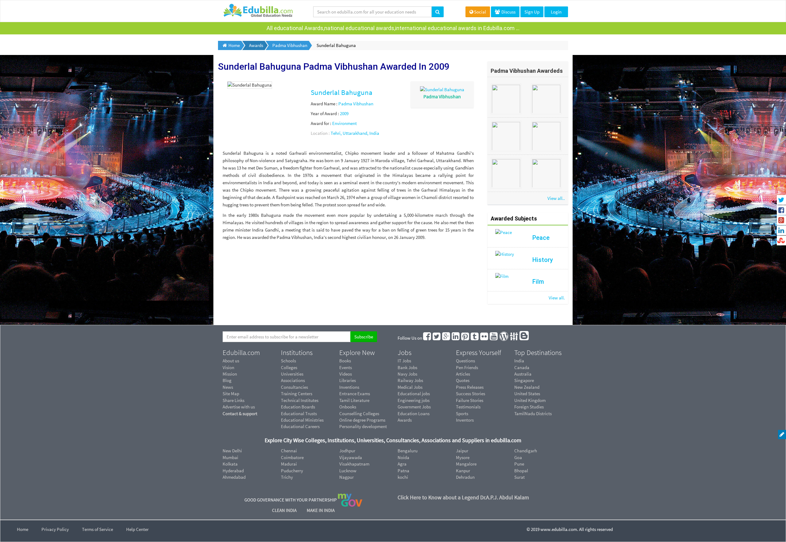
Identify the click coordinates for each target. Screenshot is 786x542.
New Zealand (526, 387)
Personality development (363, 426)
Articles (463, 374)
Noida (403, 457)
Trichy (287, 477)
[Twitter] (437, 338)
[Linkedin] (456, 338)
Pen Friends (467, 367)
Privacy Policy (55, 529)
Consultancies (294, 387)
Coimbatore (292, 457)
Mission (230, 374)
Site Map (231, 393)
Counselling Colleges (359, 413)
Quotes (462, 380)
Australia (522, 374)
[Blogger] (524, 338)
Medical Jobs (410, 387)
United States (527, 393)
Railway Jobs (410, 380)
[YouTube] (494, 338)
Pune (519, 464)
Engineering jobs (414, 400)
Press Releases (470, 387)
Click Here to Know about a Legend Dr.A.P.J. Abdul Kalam (463, 497)
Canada (521, 367)
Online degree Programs (362, 420)
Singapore (524, 380)
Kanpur (463, 471)
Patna (403, 471)
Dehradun (465, 477)
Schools (288, 361)
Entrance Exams (354, 393)
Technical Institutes (299, 400)
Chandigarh (525, 451)
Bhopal (521, 471)
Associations (293, 380)
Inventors (465, 420)
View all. (557, 298)
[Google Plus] (446, 338)
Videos (345, 374)
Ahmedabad (234, 477)
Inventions (349, 387)
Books (345, 361)
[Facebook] (427, 338)
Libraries (347, 380)
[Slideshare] (514, 338)
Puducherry (292, 471)
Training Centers (296, 393)
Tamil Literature (354, 400)
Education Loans (414, 413)
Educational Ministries (302, 420)
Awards (405, 420)
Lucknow (347, 471)
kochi (403, 477)
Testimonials (468, 407)
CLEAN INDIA (285, 510)
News (228, 387)
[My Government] (350, 500)
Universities (292, 374)
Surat (519, 477)
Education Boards (298, 407)
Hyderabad (233, 471)
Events (345, 367)
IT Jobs (404, 361)
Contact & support (240, 413)
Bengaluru (408, 451)
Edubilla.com (241, 352)
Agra (402, 464)
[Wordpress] (504, 338)
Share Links (233, 400)
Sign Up (531, 12)
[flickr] (484, 338)
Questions (465, 361)
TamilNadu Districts (533, 413)
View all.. (556, 198)
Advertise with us (239, 407)
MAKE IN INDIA (321, 510)
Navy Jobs (407, 374)
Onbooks (347, 407)
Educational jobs (414, 393)
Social (480, 12)
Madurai (289, 464)
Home (22, 529)
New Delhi (232, 451)
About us (231, 361)
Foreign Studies (529, 407)
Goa (518, 457)
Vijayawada (350, 457)
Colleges (289, 367)
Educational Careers (300, 426)
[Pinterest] (465, 338)
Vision (228, 367)
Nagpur (346, 477)
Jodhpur (347, 451)
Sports (462, 413)
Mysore (462, 457)
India (519, 361)
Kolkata (230, 464)
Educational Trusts (299, 413)
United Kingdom (530, 400)
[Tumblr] (475, 338)
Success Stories (470, 393)
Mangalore (466, 464)
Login (556, 12)
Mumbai (230, 457)
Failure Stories (469, 400)
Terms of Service (97, 529)
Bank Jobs (407, 367)
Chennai (289, 451)
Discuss (508, 12)
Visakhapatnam (354, 464)
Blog (227, 380)
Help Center (137, 529)
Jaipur (462, 451)
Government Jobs (414, 407)
